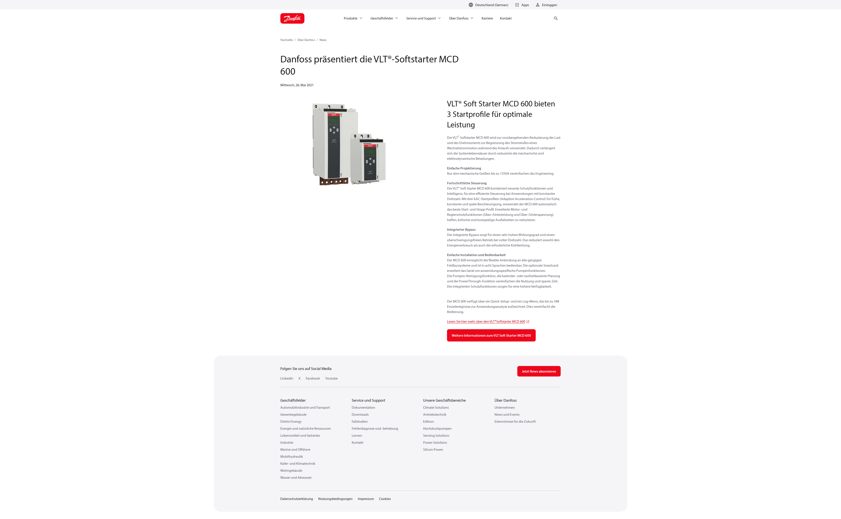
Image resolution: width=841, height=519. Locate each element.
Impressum (366, 498)
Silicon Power (433, 449)
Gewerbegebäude (293, 414)
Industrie (286, 442)
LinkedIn (286, 378)
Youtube (331, 378)
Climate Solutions (436, 407)
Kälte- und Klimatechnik (297, 463)
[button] (521, 4)
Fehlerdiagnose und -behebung (375, 428)
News (323, 40)
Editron (428, 421)
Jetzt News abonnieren (539, 371)
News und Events (507, 414)
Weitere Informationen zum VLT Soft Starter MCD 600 (491, 335)
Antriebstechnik (434, 414)
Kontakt (357, 442)
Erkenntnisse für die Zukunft (515, 421)
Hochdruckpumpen (437, 428)
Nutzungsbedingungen (335, 498)
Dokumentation (363, 407)
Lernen (357, 435)
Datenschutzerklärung (296, 498)
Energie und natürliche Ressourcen (305, 428)
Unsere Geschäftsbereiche (444, 400)
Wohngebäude (291, 470)
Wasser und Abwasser (296, 477)
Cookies (385, 498)
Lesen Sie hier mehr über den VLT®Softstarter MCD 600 (486, 321)
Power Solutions (435, 442)
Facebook (313, 378)
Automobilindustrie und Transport (305, 407)
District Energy (291, 421)
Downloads (360, 414)
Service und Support (368, 400)
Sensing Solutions (436, 435)
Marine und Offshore (295, 449)
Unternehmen (505, 407)
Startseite (286, 40)
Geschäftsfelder (293, 400)
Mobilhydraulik (291, 456)
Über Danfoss (306, 40)
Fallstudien (360, 421)
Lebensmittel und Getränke (300, 435)
